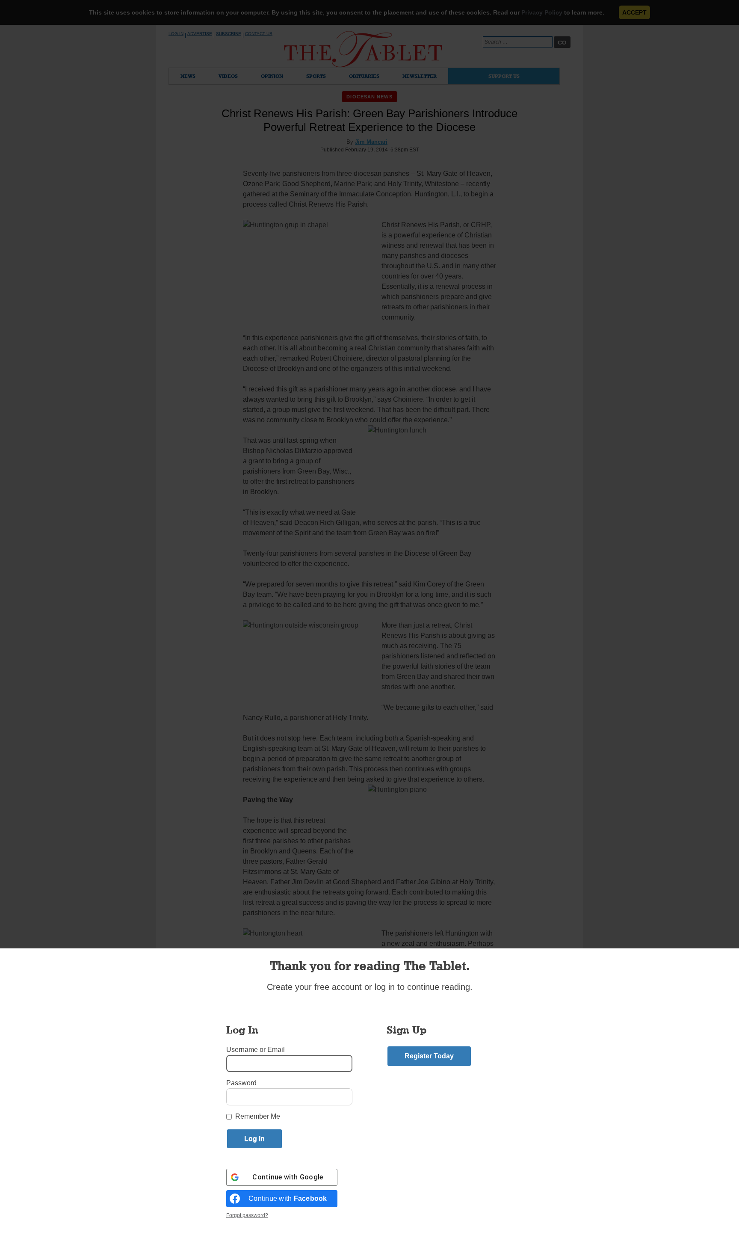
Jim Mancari (371, 142)
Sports (316, 76)
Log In (175, 33)
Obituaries (364, 76)
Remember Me (257, 1116)
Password (241, 1083)
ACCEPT (634, 12)
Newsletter (419, 76)
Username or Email (255, 1049)
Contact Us (258, 33)
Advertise (199, 33)
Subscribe (228, 33)
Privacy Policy (541, 12)
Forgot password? (247, 1215)
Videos (228, 76)
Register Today (429, 1056)
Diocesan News (369, 96)
